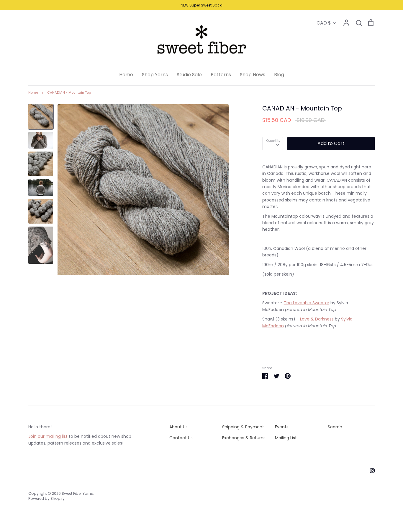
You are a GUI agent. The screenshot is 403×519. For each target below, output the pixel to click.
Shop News (252, 74)
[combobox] (272, 143)
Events (282, 427)
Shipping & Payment (243, 427)
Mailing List (286, 438)
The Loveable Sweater (306, 303)
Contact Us (181, 438)
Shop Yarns (155, 74)
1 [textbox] (267, 146)
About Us (178, 427)
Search (335, 427)
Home (126, 74)
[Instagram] (370, 470)
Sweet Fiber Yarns (77, 493)
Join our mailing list (48, 436)
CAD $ (324, 22)
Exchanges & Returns (244, 438)
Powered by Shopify (46, 498)
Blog (279, 74)
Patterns (221, 74)
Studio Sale (189, 74)
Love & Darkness (317, 319)
